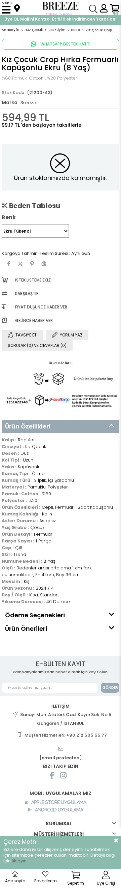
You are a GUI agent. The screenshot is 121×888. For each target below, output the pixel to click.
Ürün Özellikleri (27, 426)
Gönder (110, 687)
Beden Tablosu (34, 205)
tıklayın (19, 861)
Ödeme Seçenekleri (35, 615)
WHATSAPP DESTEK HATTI (64, 44)
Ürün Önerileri (26, 628)
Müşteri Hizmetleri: (66, 735)
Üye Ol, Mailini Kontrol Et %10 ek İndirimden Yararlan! (60, 19)
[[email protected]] (60, 749)
